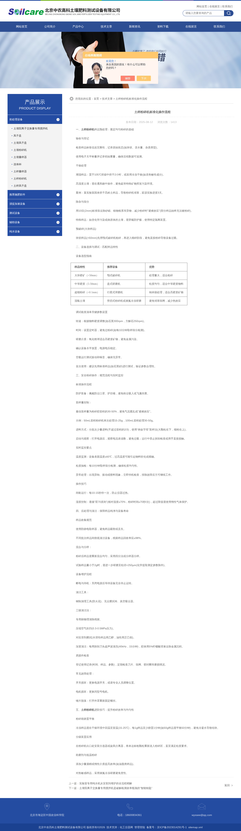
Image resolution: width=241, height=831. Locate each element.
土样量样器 (20, 171)
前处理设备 (16, 119)
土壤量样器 (20, 157)
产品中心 (78, 26)
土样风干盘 (20, 185)
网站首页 (202, 6)
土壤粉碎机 (20, 149)
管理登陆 (139, 827)
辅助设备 (14, 222)
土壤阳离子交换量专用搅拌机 (31, 128)
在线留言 (214, 6)
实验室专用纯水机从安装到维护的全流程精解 (105, 783)
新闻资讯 (134, 26)
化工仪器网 (126, 827)
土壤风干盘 (20, 142)
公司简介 (50, 26)
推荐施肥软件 (17, 194)
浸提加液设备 (17, 203)
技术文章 (106, 26)
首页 (96, 98)
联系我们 (227, 6)
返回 (227, 785)
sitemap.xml (195, 827)
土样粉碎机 (20, 178)
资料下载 (163, 26)
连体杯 (17, 164)
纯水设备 (14, 231)
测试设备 (14, 212)
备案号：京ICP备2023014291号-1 (166, 827)
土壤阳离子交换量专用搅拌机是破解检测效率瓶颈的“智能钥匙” (115, 788)
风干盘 (17, 135)
